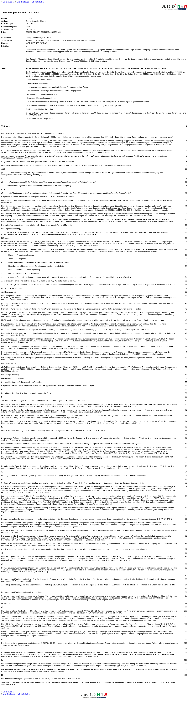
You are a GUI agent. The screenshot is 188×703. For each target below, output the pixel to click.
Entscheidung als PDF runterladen (30, 2)
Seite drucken (8, 2)
